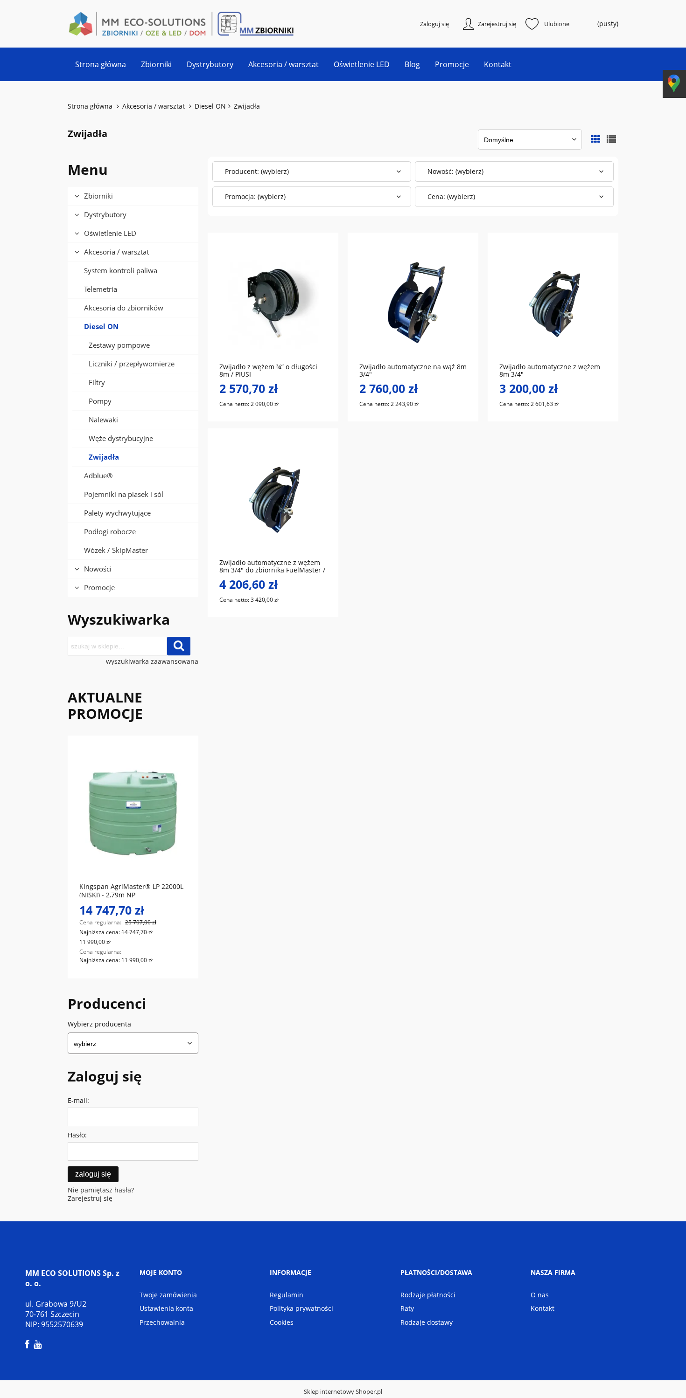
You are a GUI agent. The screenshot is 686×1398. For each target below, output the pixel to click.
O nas (540, 1294)
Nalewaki (103, 419)
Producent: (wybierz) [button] (257, 171)
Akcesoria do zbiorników (123, 307)
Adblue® (98, 475)
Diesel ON (101, 326)
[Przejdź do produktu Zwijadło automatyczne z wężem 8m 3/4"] (553, 302)
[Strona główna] (114, 23)
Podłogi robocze (110, 531)
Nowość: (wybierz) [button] (455, 171)
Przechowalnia (162, 1322)
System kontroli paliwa (120, 270)
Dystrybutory (105, 214)
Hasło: (77, 1134)
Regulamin (286, 1294)
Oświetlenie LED (110, 233)
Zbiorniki (98, 195)
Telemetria (100, 289)
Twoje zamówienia (168, 1294)
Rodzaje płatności (427, 1294)
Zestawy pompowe (119, 345)
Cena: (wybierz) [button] (451, 196)
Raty (407, 1308)
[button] (301, 341)
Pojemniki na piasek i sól (123, 494)
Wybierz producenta (99, 1024)
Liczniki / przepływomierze (132, 363)
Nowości (98, 568)
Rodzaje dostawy (426, 1322)
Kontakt (542, 1308)
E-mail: (78, 1100)
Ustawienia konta (166, 1308)
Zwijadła (104, 456)
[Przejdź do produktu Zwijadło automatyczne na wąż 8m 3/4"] (413, 302)
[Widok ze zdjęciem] (595, 139)
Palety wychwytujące (117, 512)
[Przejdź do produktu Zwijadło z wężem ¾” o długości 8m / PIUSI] (273, 302)
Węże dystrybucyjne (121, 438)
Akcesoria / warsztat (116, 251)
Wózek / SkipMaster (116, 550)
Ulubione (556, 24)
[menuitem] (100, 64)
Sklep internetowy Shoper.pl (343, 1391)
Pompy (100, 401)
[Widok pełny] (611, 139)
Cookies (282, 1322)
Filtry (97, 382)
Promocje (99, 587)
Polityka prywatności (301, 1308)
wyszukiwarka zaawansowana (152, 661)
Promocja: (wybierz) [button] (255, 196)
